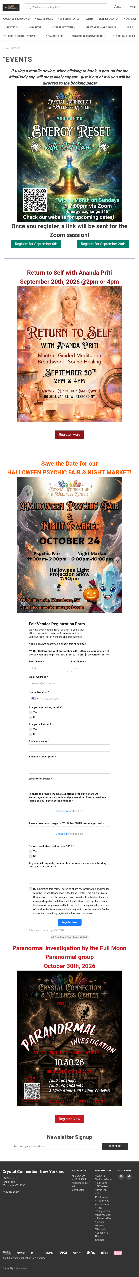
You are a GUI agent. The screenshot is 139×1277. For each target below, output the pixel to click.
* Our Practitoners (63, 27)
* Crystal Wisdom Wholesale (88, 36)
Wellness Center (108, 18)
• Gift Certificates (68, 18)
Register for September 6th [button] (36, 244)
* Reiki (130, 27)
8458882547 (12, 1192)
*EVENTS (89, 18)
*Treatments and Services (101, 27)
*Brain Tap (35, 27)
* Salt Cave (130, 18)
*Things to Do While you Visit (21, 36)
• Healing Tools (44, 18)
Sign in (120, 7)
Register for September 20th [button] (103, 244)
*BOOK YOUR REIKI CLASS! (16, 18)
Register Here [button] (69, 435)
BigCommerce (20, 1268)
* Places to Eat (54, 36)
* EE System (11, 27)
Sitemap (99, 1239)
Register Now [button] (69, 1119)
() (134, 7)
